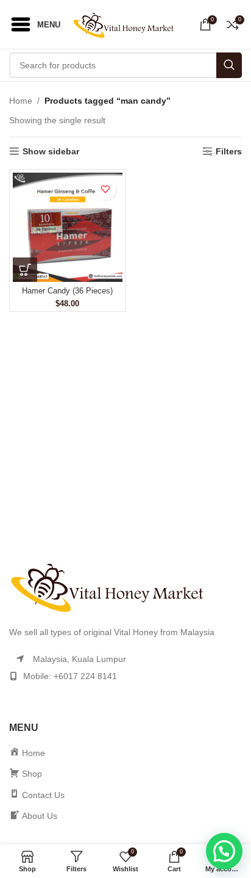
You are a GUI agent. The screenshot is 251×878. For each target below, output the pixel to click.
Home (20, 101)
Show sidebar (51, 151)
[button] (224, 851)
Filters (229, 151)
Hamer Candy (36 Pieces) (67, 291)
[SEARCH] (229, 65)
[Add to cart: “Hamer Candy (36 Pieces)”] (25, 269)
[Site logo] (127, 24)
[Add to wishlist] (105, 189)
